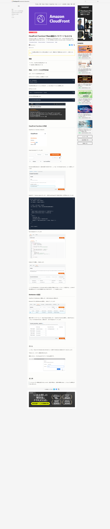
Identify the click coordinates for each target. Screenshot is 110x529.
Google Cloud (51, 4)
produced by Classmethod (24, 1)
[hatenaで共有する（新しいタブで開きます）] (69, 45)
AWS (40, 4)
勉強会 (68, 4)
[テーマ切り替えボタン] (98, 1)
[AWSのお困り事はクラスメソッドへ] (52, 399)
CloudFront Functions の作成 (17, 12)
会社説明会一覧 (85, 140)
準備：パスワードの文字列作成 (17, 10)
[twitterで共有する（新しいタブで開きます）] (74, 45)
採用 (74, 4)
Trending (36, 4)
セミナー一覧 (85, 136)
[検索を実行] (85, 1)
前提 (12, 9)
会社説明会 (64, 4)
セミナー (60, 4)
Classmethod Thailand (33, 42)
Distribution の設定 (15, 14)
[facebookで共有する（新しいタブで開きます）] (72, 45)
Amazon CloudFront (42, 42)
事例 (71, 4)
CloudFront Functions (50, 42)
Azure (56, 4)
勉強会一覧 (85, 143)
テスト (13, 15)
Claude (43, 4)
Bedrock (46, 4)
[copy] (73, 80)
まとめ (13, 17)
